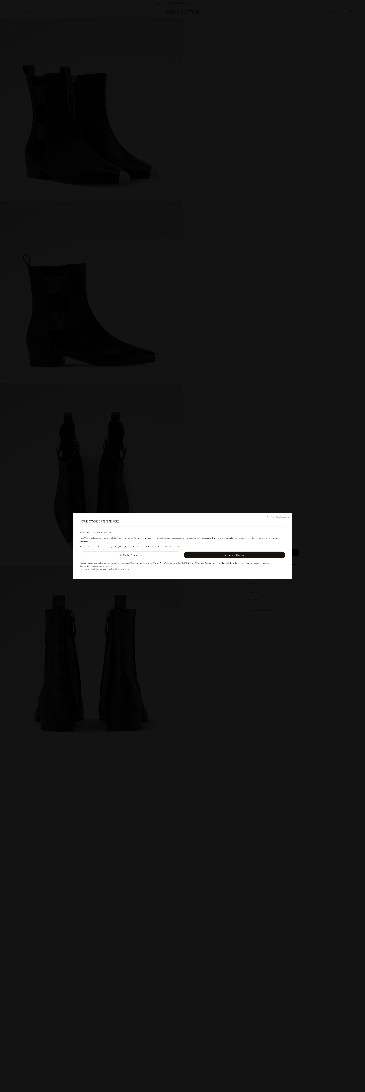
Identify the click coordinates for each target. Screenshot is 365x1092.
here (127, 569)
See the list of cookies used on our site (96, 566)
